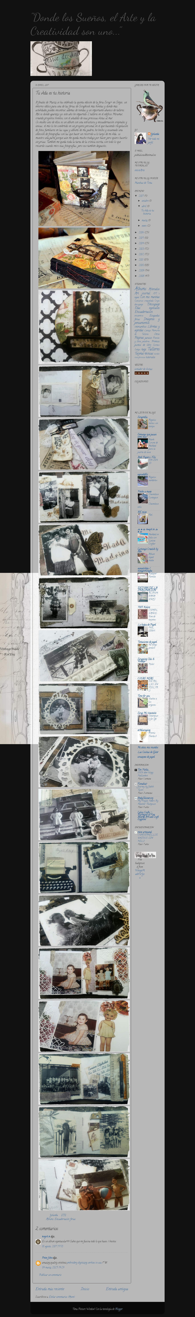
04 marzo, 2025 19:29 (53, 1268)
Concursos (139, 301)
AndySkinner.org (145, 798)
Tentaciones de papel (147, 642)
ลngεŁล (46, 1237)
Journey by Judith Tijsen (146, 788)
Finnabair (142, 784)
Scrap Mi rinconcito (147, 713)
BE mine (142, 512)
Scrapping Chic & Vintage (146, 660)
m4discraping (144, 730)
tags (143, 349)
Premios (156, 342)
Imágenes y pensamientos (147, 321)
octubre (145, 201)
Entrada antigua (117, 1289)
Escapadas (154, 316)
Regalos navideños (153, 479)
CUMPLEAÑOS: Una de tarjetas (153, 615)
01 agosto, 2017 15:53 (52, 1247)
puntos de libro (143, 345)
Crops (157, 301)
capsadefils (143, 475)
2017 (141, 196)
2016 (141, 233)
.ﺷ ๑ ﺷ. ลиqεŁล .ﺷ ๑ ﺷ (148, 531)
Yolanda (54, 1215)
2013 (141, 249)
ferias (73, 1219)
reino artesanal (145, 832)
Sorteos (156, 345)
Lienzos (147, 331)
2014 (141, 244)
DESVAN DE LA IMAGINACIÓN (147, 589)
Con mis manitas (150, 297)
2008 (142, 276)
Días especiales (147, 308)
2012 (142, 255)
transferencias (140, 357)
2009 (142, 271)
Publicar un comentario (50, 1275)
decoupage (139, 305)
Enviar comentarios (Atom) (62, 1297)
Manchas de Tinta (143, 183)
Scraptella (142, 417)
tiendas (157, 354)
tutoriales (150, 358)
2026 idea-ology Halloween (145, 774)
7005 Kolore (144, 608)
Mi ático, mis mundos (148, 748)
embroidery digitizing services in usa (84, 1263)
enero (144, 226)
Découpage (153, 304)
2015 (141, 238)
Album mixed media (152, 557)
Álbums (50, 1219)
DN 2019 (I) (153, 461)
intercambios (140, 327)
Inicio (85, 1289)
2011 (141, 260)
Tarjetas (139, 353)
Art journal (142, 293)
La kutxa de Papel (147, 625)
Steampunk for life (153, 717)
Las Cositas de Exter (148, 752)
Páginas (139, 338)
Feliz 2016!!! (152, 629)
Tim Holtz (143, 770)
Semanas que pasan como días (147, 436)
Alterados (154, 289)
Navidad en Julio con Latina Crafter (154, 539)
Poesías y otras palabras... (147, 340)
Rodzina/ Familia (153, 575)
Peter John (47, 1258)
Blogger (118, 1309)
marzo (145, 221)
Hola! (151, 664)
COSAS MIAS (145, 679)
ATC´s (156, 294)
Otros (157, 334)
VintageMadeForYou (140, 874)
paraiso (148, 338)
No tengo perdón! (153, 646)
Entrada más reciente (49, 1289)
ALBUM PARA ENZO (153, 596)
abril (144, 207)
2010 (141, 265)
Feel (150, 515)
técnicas (149, 353)
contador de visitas (143, 369)
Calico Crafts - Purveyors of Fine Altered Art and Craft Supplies (148, 816)
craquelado (149, 301)
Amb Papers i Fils (147, 458)
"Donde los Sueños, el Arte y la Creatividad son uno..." (93, 24)
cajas (137, 297)
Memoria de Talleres (147, 332)
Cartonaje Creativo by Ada (148, 550)
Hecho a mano (144, 492)
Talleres (153, 349)
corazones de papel (146, 757)
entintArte (139, 171)
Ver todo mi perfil (153, 141)
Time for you (144, 696)
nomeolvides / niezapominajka (145, 570)
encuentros (139, 316)
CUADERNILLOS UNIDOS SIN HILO (148, 838)
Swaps (137, 350)
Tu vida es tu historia (147, 212)
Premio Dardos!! (153, 734)
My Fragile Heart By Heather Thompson (148, 802)
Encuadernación (62, 1219)
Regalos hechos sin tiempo (153, 423)
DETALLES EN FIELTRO (153, 686)
